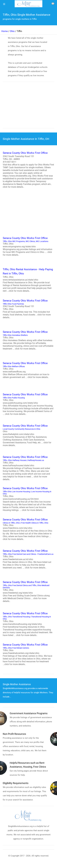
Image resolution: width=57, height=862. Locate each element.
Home (4, 31)
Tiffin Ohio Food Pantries (27, 309)
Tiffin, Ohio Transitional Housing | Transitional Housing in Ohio (27, 624)
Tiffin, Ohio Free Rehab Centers (27, 654)
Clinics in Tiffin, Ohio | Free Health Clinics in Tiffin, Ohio (27, 529)
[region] (28, 107)
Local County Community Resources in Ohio (27, 435)
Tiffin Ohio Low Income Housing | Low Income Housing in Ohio (27, 499)
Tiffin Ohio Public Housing (28, 404)
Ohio (12, 31)
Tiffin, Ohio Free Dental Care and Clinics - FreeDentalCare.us (28, 559)
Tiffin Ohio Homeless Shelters (28, 340)
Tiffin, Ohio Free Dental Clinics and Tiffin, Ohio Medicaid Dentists (26, 591)
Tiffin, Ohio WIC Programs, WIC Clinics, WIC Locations (27, 246)
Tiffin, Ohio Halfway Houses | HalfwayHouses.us (26, 468)
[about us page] (53, 4)
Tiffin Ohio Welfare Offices (26, 370)
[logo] (28, 3)
